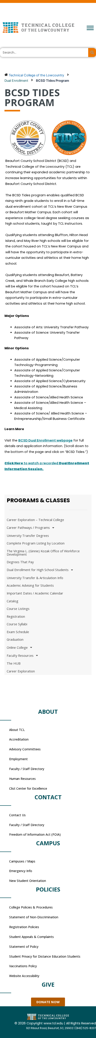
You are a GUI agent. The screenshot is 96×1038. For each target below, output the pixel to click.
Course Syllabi (17, 624)
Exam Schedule (18, 632)
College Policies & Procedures (31, 907)
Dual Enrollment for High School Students (38, 569)
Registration (16, 616)
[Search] (92, 52)
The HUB (14, 663)
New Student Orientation (27, 881)
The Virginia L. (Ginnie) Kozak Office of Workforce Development (43, 553)
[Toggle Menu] (90, 28)
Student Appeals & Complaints (31, 937)
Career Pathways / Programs (28, 527)
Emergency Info (20, 871)
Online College (17, 647)
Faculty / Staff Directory (26, 769)
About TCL (17, 730)
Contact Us (17, 815)
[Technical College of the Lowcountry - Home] (48, 27)
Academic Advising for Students (30, 585)
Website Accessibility (24, 976)
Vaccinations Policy (23, 966)
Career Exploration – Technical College (35, 519)
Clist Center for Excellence (28, 788)
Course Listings (18, 608)
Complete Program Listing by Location (36, 543)
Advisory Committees (25, 749)
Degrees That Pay (20, 562)
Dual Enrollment (16, 81)
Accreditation (19, 739)
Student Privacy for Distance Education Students (44, 956)
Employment (18, 759)
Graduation (15, 639)
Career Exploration (21, 671)
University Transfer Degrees (28, 535)
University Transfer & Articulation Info (35, 578)
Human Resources (22, 778)
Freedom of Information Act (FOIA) (35, 834)
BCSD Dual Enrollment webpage (45, 440)
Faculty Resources (20, 655)
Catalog (12, 601)
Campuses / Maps (22, 861)
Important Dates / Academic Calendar (35, 593)
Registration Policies (24, 927)
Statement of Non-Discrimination (33, 917)
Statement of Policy (23, 946)
